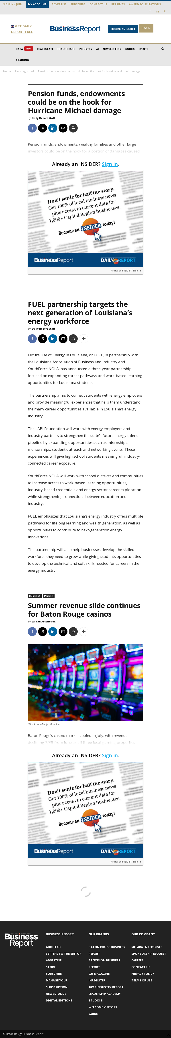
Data (23, 49)
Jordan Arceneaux (43, 621)
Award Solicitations (145, 4)
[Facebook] (150, 11)
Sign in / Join (12, 4)
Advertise (59, 4)
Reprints (118, 4)
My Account (37, 4)
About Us (53, 947)
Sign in (110, 164)
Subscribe (78, 4)
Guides (130, 49)
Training (22, 60)
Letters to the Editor (63, 954)
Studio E (95, 1000)
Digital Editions (59, 1000)
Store (50, 967)
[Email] (63, 128)
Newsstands (56, 994)
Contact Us (98, 4)
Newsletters (112, 49)
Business (34, 596)
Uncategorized (24, 71)
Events (143, 49)
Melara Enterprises (146, 947)
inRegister (97, 980)
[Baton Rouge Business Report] (75, 29)
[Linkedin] (157, 11)
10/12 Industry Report (106, 987)
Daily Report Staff (43, 118)
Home (7, 71)
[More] (83, 338)
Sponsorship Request (148, 954)
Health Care (66, 49)
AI (97, 49)
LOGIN (146, 28)
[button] (162, 49)
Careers (137, 960)
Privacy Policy (142, 974)
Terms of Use (141, 980)
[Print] (73, 128)
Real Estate (45, 49)
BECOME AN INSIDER (123, 29)
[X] (164, 11)
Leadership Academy (105, 994)
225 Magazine (99, 974)
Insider (48, 596)
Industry (85, 49)
